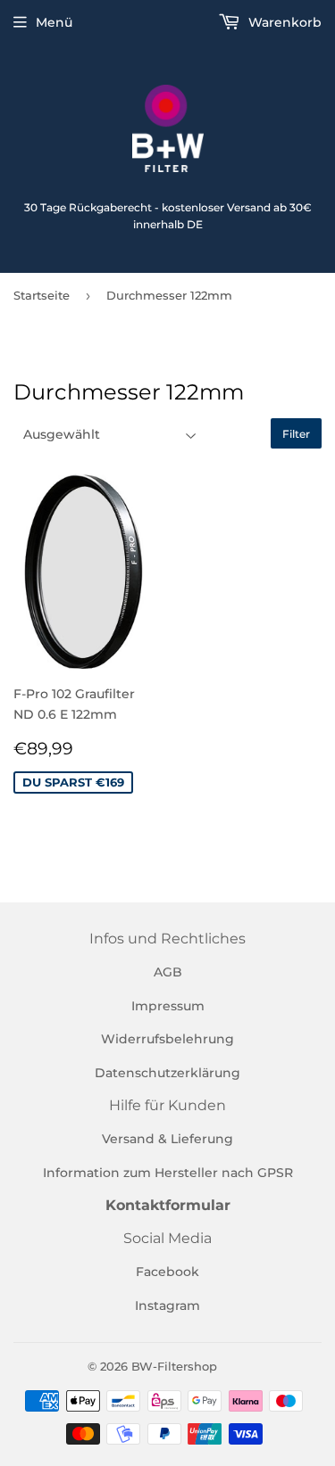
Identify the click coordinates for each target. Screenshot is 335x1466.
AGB (168, 972)
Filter (296, 434)
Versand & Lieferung (167, 1139)
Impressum (168, 1006)
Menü (54, 22)
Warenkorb (283, 22)
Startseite (41, 295)
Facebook (167, 1272)
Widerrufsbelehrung (167, 1039)
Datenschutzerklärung (167, 1073)
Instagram (167, 1305)
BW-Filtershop (174, 1366)
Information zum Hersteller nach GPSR (168, 1173)
